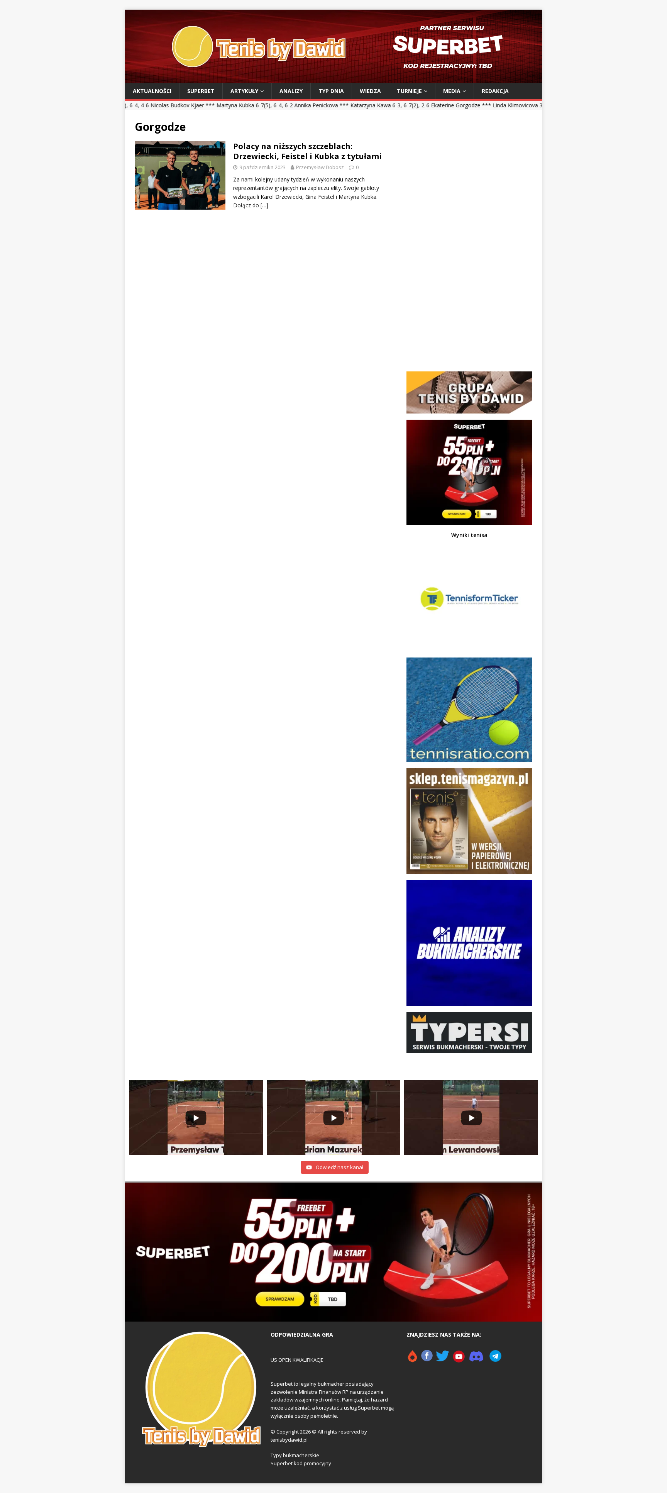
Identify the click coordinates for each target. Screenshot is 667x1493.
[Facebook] (427, 1359)
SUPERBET (201, 91)
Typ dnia (331, 91)
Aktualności (152, 91)
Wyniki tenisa (469, 535)
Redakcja (495, 91)
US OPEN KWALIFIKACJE (297, 1359)
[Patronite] (412, 1359)
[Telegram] (495, 1359)
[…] (264, 205)
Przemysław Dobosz (320, 167)
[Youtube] (459, 1359)
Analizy (291, 91)
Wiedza (370, 91)
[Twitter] (442, 1359)
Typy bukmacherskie (295, 1455)
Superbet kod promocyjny (301, 1463)
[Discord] (476, 1359)
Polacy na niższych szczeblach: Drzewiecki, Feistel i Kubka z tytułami (307, 151)
